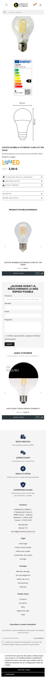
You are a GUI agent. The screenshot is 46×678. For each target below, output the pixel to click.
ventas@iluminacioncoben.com (23, 531)
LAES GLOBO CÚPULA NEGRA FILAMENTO (23, 409)
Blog (23, 607)
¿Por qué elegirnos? (23, 575)
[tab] (23, 177)
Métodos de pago (23, 571)
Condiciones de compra (23, 555)
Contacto (23, 599)
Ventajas (23, 559)
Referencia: (6, 157)
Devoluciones (23, 583)
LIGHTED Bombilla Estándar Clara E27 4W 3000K (23, 263)
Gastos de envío (23, 579)
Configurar (9, 674)
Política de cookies (23, 551)
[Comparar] (42, 273)
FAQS (23, 615)
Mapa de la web (23, 611)
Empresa (23, 587)
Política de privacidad (23, 547)
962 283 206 (23, 525)
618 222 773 (23, 528)
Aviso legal (23, 544)
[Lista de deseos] (37, 273)
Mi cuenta (23, 603)
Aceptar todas (24, 670)
